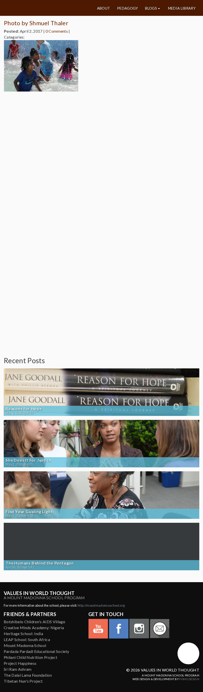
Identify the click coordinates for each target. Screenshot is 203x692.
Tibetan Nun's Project (23, 681)
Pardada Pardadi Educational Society (36, 651)
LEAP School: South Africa (27, 639)
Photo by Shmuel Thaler (36, 22)
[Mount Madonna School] (188, 653)
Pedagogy (127, 8)
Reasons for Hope (24, 409)
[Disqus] (101, 157)
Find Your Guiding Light (29, 512)
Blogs (151, 8)
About (103, 8)
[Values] (36, 8)
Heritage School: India (23, 633)
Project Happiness (20, 663)
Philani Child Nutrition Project (30, 657)
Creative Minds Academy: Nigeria (34, 627)
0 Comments (57, 31)
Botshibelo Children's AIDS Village (34, 621)
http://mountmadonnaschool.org (101, 605)
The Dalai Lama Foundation (28, 675)
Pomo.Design (189, 679)
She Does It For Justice (28, 460)
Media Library (182, 8)
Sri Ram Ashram (17, 669)
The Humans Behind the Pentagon (40, 563)
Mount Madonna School (25, 645)
